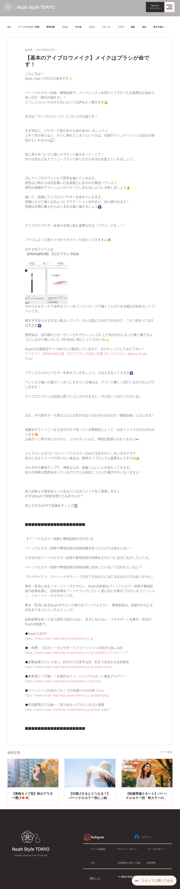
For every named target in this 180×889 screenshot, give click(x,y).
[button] (169, 7)
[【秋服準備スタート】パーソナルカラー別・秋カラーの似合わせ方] (147, 773)
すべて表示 (166, 752)
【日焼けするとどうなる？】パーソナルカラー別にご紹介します (89, 796)
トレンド (106, 27)
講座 (133, 27)
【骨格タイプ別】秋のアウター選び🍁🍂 (32, 796)
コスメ (92, 27)
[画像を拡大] (46, 282)
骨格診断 (50, 27)
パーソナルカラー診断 (28, 27)
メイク (120, 27)
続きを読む (158, 27)
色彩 (144, 27)
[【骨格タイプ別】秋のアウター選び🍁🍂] (33, 773)
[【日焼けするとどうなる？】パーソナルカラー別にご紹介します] (90, 773)
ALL (9, 27)
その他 (78, 27)
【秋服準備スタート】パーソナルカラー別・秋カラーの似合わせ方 (146, 796)
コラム (65, 27)
